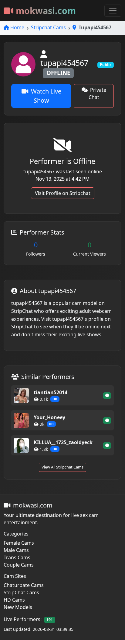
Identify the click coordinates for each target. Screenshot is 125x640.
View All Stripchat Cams (62, 467)
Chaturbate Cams (24, 585)
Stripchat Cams (48, 27)
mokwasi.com (46, 10)
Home (17, 27)
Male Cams (16, 550)
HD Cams (14, 599)
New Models (18, 607)
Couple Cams (19, 564)
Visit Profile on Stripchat (62, 193)
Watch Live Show (46, 95)
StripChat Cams (21, 592)
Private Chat (97, 94)
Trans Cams (17, 557)
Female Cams (19, 542)
